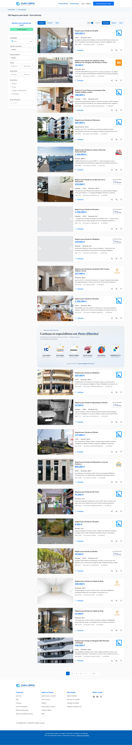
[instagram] (101, 696)
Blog (17, 699)
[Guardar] (121, 50)
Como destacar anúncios (48, 706)
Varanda (14, 83)
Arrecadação (15, 94)
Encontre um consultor (73, 699)
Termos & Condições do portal (24, 714)
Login (82, 3)
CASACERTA (11, 9)
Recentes (105, 23)
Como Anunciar (74, 3)
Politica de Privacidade (22, 710)
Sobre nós (18, 696)
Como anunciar (45, 699)
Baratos (114, 23)
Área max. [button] (26, 74)
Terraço (14, 87)
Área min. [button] (14, 74)
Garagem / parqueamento (19, 90)
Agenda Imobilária (72, 696)
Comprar (41, 23)
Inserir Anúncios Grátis (103, 4)
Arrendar (49, 23)
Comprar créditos (46, 710)
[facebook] (98, 696)
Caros (120, 23)
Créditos (43, 703)
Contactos (19, 703)
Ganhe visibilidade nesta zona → (86, 363)
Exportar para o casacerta (48, 696)
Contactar (80, 50)
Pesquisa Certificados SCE (74, 706)
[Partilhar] (112, 50)
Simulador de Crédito (73, 703)
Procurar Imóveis (63, 3)
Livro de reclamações (21, 706)
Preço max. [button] (27, 66)
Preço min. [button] (14, 66)
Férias (57, 23)
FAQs (42, 714)
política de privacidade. (82, 735)
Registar (88, 3)
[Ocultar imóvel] (116, 50)
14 (93, 673)
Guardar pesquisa (22, 29)
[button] (21, 49)
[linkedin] (94, 696)
